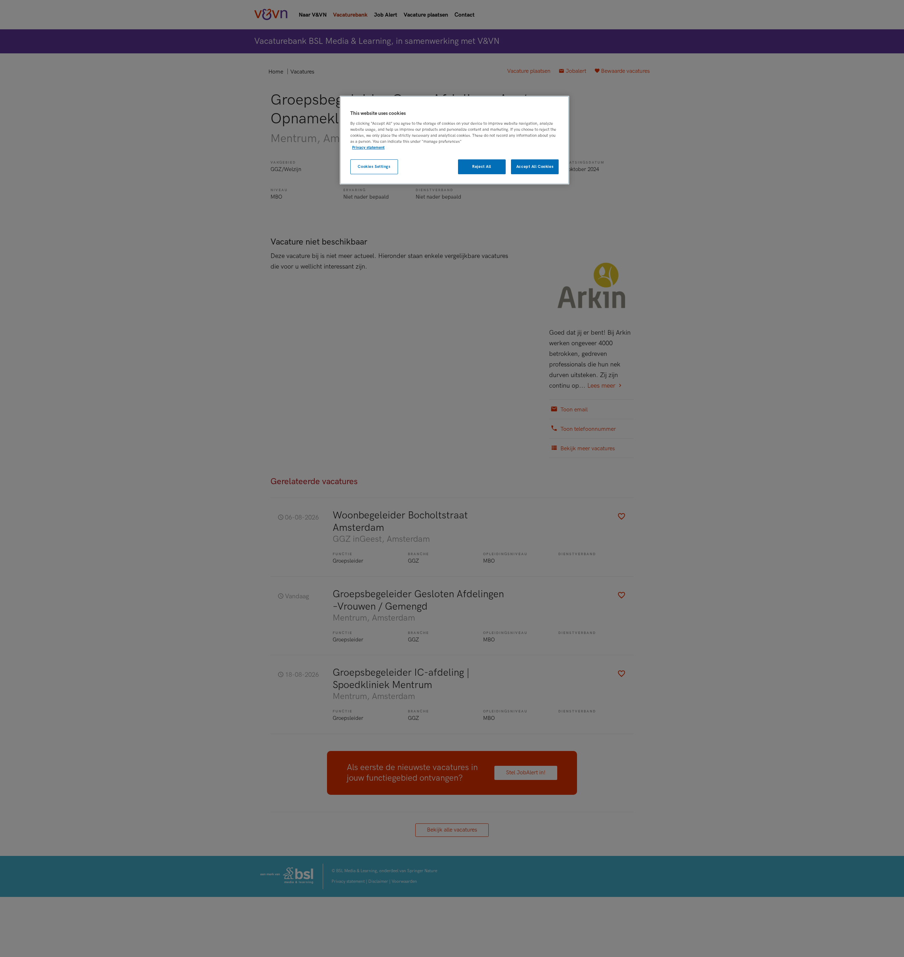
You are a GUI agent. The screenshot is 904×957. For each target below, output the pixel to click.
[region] (454, 140)
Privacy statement (368, 147)
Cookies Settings (374, 166)
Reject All (481, 166)
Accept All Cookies (534, 166)
